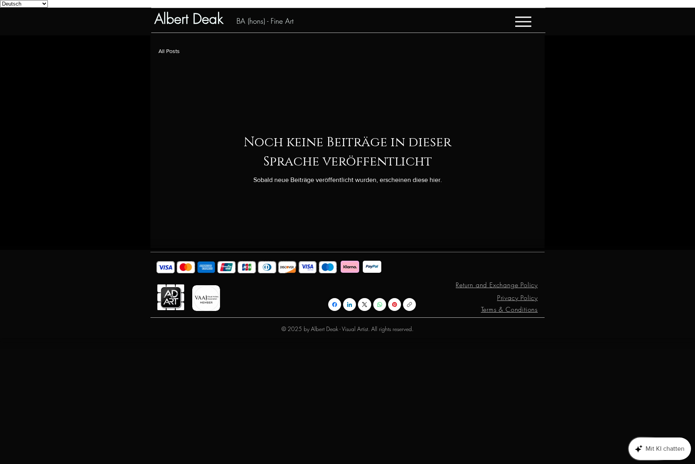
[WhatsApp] (379, 304)
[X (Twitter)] (364, 304)
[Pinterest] (394, 304)
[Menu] (523, 21)
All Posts (169, 51)
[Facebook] (334, 304)
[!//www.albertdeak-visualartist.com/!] (409, 304)
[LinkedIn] (349, 304)
